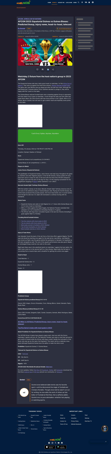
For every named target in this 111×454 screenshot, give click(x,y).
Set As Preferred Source (65, 28)
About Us (62, 418)
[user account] (92, 2)
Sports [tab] (54, 2)
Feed (86, 415)
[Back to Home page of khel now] (23, 2)
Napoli (35, 181)
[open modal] (105, 428)
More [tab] (75, 2)
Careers (73, 415)
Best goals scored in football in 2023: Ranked (35, 225)
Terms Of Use (64, 424)
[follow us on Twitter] (55, 443)
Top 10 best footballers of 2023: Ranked (33, 227)
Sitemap (87, 418)
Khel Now (37, 370)
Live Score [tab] (69, 2)
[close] (106, 442)
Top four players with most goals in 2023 (34, 221)
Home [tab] (49, 2)
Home (61, 415)
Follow (28, 28)
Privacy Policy (75, 421)
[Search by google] (78, 3)
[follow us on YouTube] (59, 443)
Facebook (45, 370)
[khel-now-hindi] (86, 2)
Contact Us (63, 421)
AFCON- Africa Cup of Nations (29, 19)
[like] (37, 69)
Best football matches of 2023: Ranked (33, 229)
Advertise (73, 418)
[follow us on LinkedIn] (62, 443)
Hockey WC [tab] (61, 2)
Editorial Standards (76, 424)
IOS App (36, 372)
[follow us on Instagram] (52, 443)
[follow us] (48, 69)
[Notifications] (89, 2)
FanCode (25, 354)
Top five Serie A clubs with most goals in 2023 (35, 328)
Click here (49, 367)
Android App (28, 372)
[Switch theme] (82, 2)
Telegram (59, 372)
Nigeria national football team (61, 85)
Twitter (51, 370)
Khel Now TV (88, 421)
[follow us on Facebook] (49, 443)
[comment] (43, 69)
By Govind (21, 28)
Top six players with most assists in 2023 (34, 223)
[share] (53, 69)
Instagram (59, 370)
